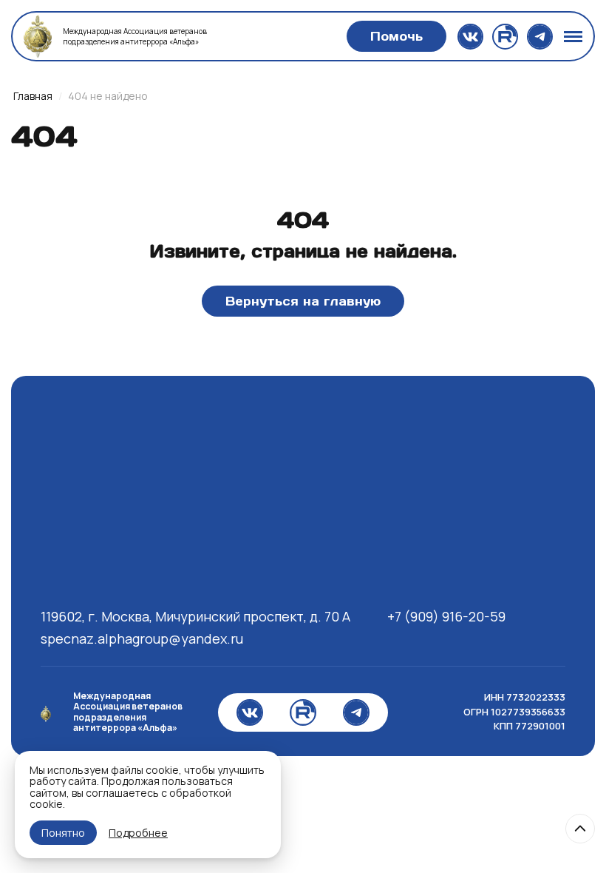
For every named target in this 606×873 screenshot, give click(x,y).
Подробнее (138, 833)
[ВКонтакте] (470, 37)
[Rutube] (505, 37)
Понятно (63, 833)
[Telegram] (540, 37)
